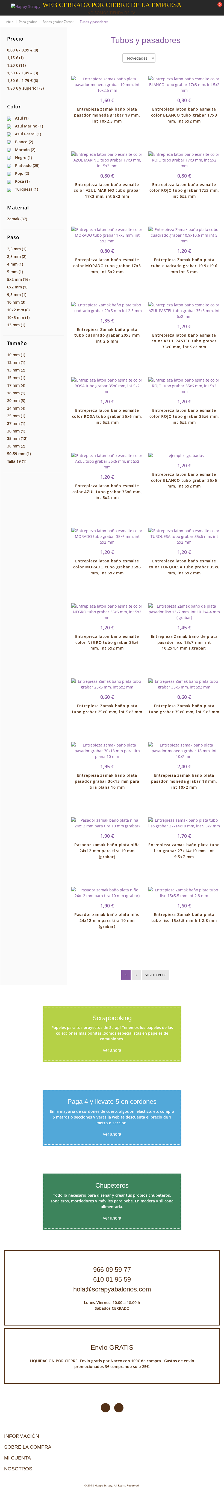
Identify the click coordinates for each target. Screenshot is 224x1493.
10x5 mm (18, 317)
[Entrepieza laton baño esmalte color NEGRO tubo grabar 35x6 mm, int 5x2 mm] (107, 611)
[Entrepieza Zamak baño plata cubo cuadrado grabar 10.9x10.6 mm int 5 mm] (184, 235)
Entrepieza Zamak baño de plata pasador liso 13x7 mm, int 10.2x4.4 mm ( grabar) (184, 642)
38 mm (16, 446)
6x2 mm (17, 287)
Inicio (9, 21)
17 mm (16, 385)
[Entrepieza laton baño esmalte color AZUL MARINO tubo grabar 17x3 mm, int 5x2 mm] (107, 160)
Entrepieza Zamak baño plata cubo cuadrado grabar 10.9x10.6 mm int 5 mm (184, 265)
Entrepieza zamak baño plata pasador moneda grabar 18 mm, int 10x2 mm (184, 781)
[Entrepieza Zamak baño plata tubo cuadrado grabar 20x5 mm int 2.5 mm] (107, 307)
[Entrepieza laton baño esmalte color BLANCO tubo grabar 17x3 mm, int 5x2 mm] (184, 84)
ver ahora (112, 1050)
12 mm (16, 362)
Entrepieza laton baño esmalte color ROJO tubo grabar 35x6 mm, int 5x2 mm (184, 416)
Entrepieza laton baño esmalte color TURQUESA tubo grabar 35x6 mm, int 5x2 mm (184, 566)
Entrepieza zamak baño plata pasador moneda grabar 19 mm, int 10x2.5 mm (107, 115)
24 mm (16, 408)
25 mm (16, 415)
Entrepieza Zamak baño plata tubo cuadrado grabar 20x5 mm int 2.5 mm (107, 335)
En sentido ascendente (164, 58)
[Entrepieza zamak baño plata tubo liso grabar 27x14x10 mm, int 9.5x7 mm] (184, 823)
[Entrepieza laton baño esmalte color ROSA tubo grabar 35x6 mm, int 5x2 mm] (107, 385)
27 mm (16, 423)
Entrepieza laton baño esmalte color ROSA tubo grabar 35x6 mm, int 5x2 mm (107, 416)
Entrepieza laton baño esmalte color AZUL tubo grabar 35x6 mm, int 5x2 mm (107, 491)
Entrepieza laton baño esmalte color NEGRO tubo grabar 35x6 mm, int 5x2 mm (107, 642)
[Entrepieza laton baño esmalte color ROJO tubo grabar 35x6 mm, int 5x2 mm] (184, 385)
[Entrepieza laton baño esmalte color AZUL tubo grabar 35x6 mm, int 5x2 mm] (107, 461)
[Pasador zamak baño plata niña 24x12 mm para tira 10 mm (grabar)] (107, 823)
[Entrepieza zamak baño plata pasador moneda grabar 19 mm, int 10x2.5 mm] (107, 84)
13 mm (16, 324)
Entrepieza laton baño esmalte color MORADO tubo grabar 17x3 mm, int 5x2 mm (107, 265)
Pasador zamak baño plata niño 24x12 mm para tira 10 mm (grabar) (107, 920)
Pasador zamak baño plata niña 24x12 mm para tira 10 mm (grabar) (107, 850)
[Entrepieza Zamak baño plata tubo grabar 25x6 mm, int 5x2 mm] (107, 684)
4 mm (15, 264)
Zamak (17, 218)
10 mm (16, 302)
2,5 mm (16, 248)
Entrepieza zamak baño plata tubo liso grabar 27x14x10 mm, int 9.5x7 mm (184, 850)
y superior (25, 88)
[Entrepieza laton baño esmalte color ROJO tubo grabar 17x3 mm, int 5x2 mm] (184, 160)
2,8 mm (16, 256)
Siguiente (155, 974)
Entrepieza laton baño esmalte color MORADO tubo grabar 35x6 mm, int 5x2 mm (107, 566)
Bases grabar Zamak (58, 21)
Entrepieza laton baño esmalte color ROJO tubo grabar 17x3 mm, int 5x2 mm (184, 190)
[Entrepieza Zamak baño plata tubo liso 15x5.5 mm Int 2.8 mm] (184, 892)
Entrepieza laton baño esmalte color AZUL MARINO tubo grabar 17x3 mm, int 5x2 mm (107, 190)
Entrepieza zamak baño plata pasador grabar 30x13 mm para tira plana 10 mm (107, 781)
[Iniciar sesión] (199, 8)
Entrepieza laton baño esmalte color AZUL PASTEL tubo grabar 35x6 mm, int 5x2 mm (184, 341)
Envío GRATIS (112, 1347)
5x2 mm (18, 279)
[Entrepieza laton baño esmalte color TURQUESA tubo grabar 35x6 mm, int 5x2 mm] (184, 536)
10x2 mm (18, 309)
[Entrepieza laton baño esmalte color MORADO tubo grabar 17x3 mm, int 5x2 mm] (107, 235)
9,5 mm (16, 294)
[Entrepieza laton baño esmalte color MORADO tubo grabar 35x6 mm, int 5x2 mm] (107, 536)
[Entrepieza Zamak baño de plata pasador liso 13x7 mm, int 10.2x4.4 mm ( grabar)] (184, 611)
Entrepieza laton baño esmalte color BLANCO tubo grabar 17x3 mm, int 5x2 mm (184, 115)
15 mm (16, 377)
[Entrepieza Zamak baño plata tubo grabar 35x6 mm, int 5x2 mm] (184, 684)
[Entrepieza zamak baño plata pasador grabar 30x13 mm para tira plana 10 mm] (107, 750)
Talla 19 (16, 461)
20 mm (16, 400)
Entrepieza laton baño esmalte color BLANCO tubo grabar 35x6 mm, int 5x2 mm (184, 480)
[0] (216, 8)
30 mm (16, 431)
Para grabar (28, 21)
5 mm (15, 271)
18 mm (16, 392)
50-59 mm (19, 453)
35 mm (17, 438)
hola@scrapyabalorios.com (112, 1289)
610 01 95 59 (112, 1279)
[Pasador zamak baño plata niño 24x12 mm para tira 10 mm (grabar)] (107, 892)
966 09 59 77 (112, 1269)
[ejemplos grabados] (184, 455)
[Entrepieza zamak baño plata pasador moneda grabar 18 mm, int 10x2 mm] (184, 750)
